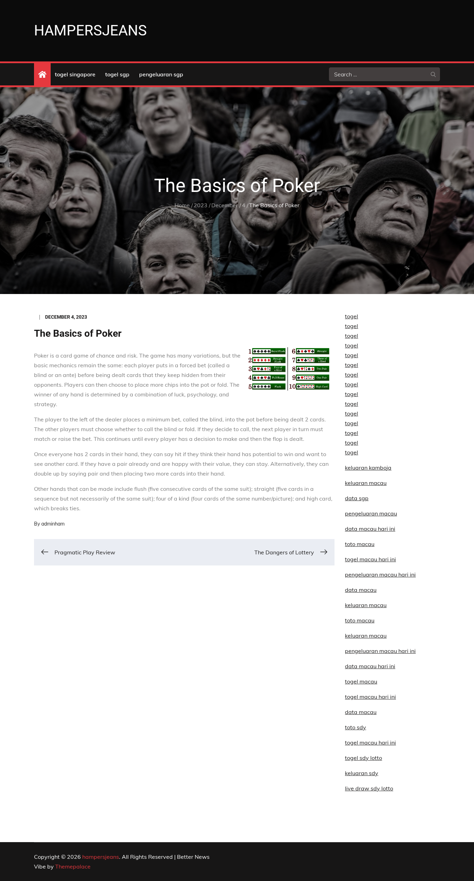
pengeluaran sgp (161, 74)
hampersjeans (90, 30)
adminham (53, 524)
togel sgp (117, 74)
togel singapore (75, 74)
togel (351, 316)
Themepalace (73, 866)
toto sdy (355, 727)
